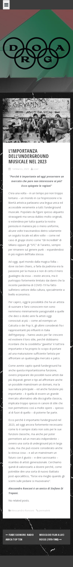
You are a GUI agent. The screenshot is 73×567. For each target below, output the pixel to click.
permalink (44, 510)
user (36, 169)
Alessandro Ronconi (22, 510)
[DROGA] (36, 53)
